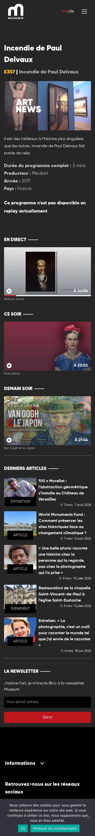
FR (65, 11)
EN (71, 11)
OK (23, 828)
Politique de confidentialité (55, 828)
